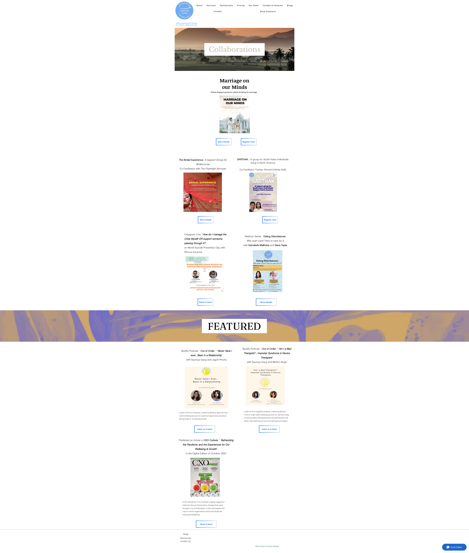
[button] (272, 5)
